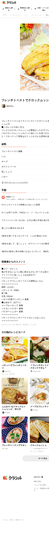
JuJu (6, 448)
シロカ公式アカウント (40, 448)
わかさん (10, 106)
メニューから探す (40, 485)
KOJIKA (7, 412)
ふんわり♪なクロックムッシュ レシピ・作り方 (14, 407)
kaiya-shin (37, 371)
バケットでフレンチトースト (14, 366)
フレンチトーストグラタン (14, 445)
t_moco (35, 410)
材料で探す (38, 481)
